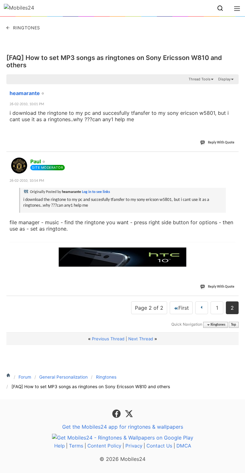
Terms (76, 446)
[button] (220, 8)
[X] (129, 413)
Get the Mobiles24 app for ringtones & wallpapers (122, 427)
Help (59, 446)
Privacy (133, 446)
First (183, 308)
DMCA (183, 446)
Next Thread (140, 338)
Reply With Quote (221, 142)
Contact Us (159, 446)
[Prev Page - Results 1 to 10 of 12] (201, 307)
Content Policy (104, 446)
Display (224, 79)
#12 (232, 158)
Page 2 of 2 (149, 308)
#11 (232, 90)
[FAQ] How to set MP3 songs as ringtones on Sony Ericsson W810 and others (114, 61)
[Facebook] (117, 413)
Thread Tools (200, 79)
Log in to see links (96, 192)
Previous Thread (108, 338)
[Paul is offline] (19, 166)
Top (233, 325)
